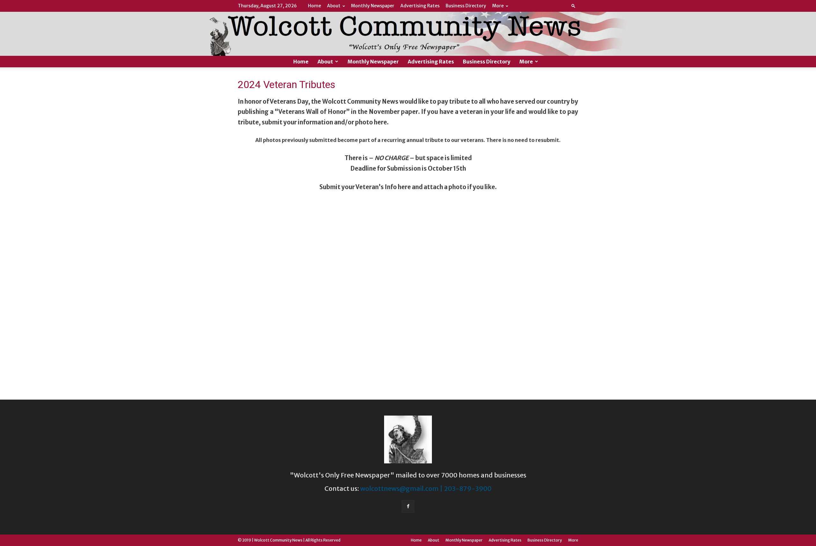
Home (314, 6)
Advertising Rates (420, 6)
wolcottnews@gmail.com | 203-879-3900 (426, 488)
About (333, 6)
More (498, 6)
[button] (573, 5)
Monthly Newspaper (372, 6)
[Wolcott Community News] (408, 34)
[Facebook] (408, 506)
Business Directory (466, 6)
